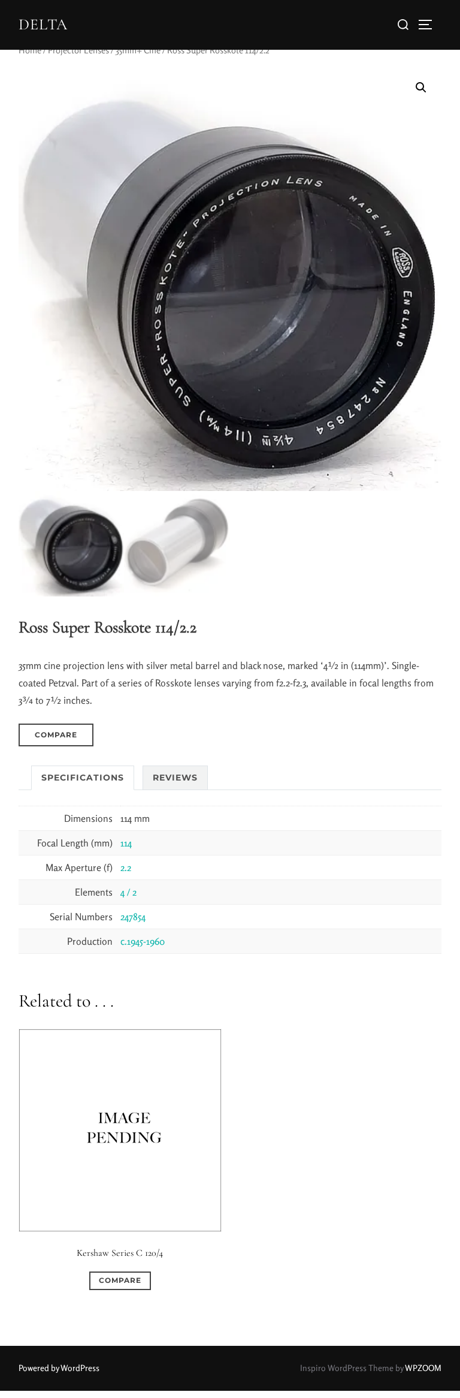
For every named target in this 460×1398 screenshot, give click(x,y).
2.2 (125, 867)
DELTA (43, 24)
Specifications (82, 777)
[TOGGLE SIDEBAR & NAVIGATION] (429, 24)
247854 (133, 917)
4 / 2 (128, 892)
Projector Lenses (78, 50)
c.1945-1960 (142, 941)
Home (30, 50)
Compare (56, 734)
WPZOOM (423, 1368)
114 (126, 843)
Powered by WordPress (59, 1368)
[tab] (82, 778)
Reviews (175, 777)
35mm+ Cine (138, 50)
